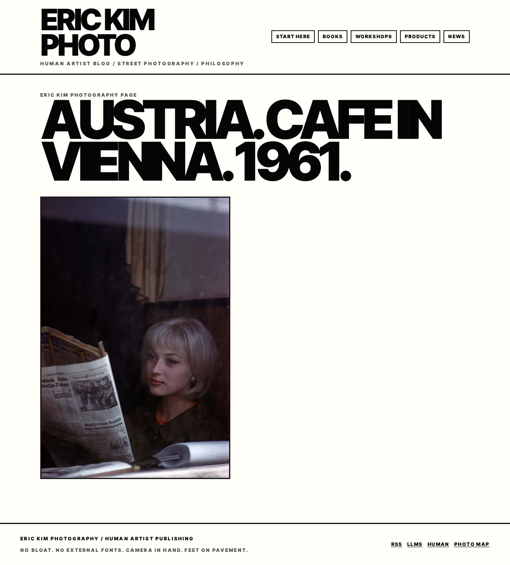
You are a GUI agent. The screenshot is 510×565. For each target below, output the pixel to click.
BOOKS (333, 36)
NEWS (456, 36)
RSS (396, 544)
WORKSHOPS (373, 36)
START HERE (293, 36)
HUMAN (438, 544)
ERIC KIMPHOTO (96, 32)
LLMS (415, 544)
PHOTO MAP (472, 544)
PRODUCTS (420, 36)
